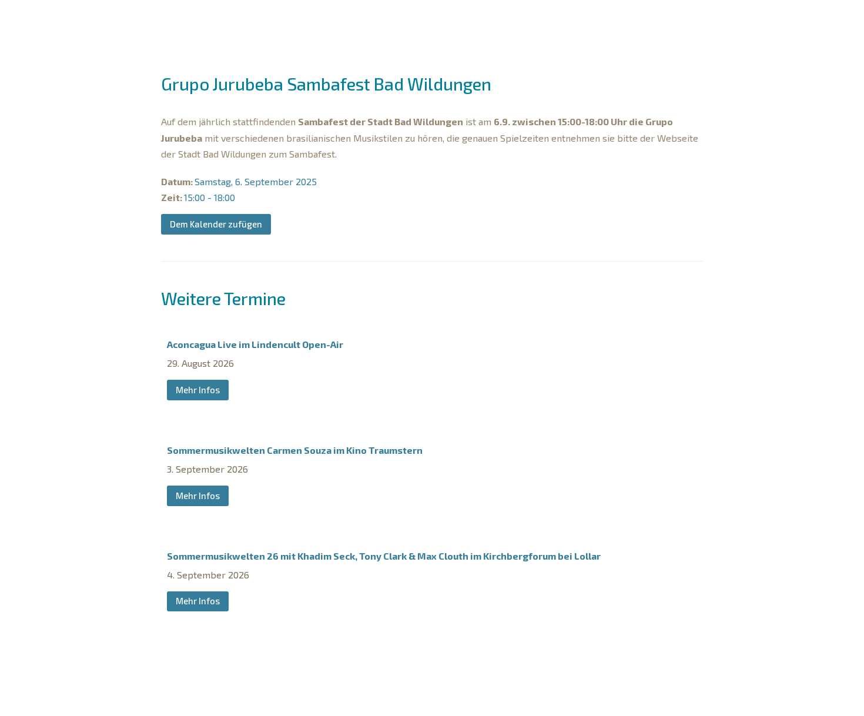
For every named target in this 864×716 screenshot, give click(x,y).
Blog (651, 18)
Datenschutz (437, 701)
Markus (399, 18)
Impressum (373, 701)
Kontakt (495, 701)
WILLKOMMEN (229, 18)
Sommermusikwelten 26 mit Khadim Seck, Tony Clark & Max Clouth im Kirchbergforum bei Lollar (384, 555)
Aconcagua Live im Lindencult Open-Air (255, 344)
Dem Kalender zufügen (216, 224)
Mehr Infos (198, 389)
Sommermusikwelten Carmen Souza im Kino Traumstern (295, 450)
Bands (343, 18)
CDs (620, 18)
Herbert (516, 18)
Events (573, 18)
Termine (288, 18)
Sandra (457, 18)
